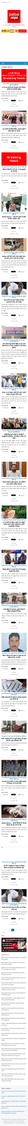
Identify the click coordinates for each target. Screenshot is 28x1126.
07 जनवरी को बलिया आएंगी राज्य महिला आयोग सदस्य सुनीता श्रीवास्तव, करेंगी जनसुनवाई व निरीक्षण (14, 524)
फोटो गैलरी (22, 213)
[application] (14, 945)
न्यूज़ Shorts (17, 213)
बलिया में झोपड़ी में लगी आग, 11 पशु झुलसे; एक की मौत (14, 170)
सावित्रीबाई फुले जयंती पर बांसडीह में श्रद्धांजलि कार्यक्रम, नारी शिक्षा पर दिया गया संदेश (14, 436)
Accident (4, 167)
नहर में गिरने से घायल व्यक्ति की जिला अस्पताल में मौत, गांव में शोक (14, 301)
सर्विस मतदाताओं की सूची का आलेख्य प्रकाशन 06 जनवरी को (14, 698)
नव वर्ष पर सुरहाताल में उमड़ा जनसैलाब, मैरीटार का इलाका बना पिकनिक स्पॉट (14, 866)
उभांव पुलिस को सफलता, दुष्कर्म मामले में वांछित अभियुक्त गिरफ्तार (14, 610)
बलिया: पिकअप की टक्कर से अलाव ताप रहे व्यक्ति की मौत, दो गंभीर (14, 656)
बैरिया (24, 388)
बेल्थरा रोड (24, 565)
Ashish (14, 104)
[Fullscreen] (24, 950)
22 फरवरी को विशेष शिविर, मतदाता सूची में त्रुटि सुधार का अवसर (14, 130)
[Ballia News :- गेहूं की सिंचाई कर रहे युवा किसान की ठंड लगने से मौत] (14, 811)
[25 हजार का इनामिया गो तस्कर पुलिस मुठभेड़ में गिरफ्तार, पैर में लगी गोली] (14, 768)
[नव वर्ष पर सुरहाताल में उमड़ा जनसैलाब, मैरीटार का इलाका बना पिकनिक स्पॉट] (14, 853)
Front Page (14, 83)
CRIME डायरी (5, 296)
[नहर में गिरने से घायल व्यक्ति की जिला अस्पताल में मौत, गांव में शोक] (14, 288)
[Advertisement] (14, 48)
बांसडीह (24, 296)
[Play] (3, 950)
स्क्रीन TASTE (14, 694)
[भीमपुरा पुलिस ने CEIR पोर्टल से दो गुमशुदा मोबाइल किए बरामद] (14, 557)
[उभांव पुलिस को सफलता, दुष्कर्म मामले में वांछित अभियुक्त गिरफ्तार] (14, 598)
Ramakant (3, 1096)
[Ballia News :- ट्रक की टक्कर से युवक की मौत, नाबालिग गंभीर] (14, 202)
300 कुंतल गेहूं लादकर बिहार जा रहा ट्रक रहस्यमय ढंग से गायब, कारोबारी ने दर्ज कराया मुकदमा (14, 345)
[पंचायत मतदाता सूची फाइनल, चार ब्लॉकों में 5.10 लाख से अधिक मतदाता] (14, 469)
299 (4, 932)
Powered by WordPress (9, 1123)
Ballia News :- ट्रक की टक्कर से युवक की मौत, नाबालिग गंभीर (14, 218)
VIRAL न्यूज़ (17, 252)
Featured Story (7, 83)
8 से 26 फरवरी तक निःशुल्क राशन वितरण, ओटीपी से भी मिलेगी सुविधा (14, 88)
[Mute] (22, 950)
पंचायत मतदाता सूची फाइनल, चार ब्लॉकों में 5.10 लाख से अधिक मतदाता (14, 483)
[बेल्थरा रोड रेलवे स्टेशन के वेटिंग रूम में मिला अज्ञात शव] (14, 895)
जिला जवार (23, 83)
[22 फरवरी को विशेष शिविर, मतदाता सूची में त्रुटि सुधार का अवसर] (14, 117)
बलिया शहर (12, 85)
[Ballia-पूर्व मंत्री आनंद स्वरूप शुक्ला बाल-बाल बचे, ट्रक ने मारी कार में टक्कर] (14, 244)
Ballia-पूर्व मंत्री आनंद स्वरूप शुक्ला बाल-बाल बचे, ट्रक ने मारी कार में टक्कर (14, 257)
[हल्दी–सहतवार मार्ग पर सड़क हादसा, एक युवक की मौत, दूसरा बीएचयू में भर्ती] (14, 728)
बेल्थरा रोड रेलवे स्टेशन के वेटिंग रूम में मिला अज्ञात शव (14, 908)
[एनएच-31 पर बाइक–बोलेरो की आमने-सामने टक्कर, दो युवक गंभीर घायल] (14, 380)
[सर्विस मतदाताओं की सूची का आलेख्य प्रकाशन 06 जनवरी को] (14, 685)
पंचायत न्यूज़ (20, 777)
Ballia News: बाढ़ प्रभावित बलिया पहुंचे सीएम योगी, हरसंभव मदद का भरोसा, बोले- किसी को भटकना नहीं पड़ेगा (14, 5)
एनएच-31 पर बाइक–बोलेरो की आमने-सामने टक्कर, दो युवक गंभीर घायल (14, 393)
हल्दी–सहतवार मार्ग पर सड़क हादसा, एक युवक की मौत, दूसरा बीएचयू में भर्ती (14, 739)
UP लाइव (19, 83)
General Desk (15, 275)
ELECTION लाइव (5, 125)
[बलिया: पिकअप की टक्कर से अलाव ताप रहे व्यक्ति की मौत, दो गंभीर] (14, 642)
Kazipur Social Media (6, 1111)
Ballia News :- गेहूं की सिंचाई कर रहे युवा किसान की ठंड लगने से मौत (14, 824)
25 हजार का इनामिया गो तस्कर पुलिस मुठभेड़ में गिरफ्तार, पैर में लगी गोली (14, 782)
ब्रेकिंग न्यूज (16, 85)
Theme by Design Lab (20, 1123)
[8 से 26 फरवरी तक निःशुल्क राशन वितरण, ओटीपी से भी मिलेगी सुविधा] (14, 75)
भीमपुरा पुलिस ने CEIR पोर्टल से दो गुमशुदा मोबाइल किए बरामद (14, 570)
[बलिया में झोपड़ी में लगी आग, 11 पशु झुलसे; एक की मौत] (14, 159)
